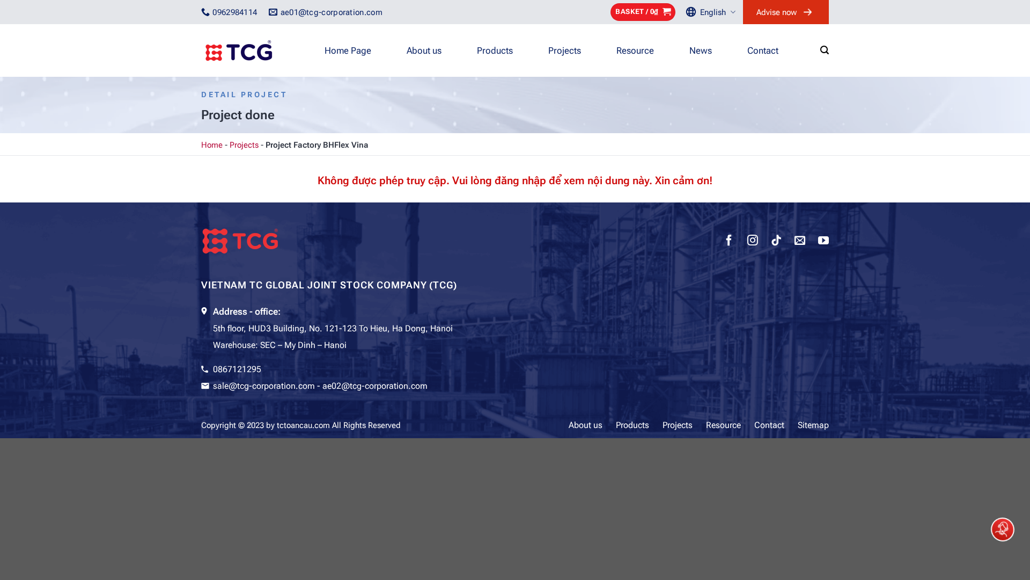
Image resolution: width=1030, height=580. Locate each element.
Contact (762, 50)
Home (212, 145)
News (700, 50)
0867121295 (237, 369)
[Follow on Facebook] (729, 242)
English (713, 12)
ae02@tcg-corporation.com (375, 386)
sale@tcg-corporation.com (264, 386)
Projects (564, 50)
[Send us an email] (799, 242)
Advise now (776, 12)
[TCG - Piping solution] (254, 50)
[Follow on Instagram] (752, 242)
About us (424, 50)
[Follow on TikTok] (776, 242)
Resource (635, 50)
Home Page (348, 50)
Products (495, 50)
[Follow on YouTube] (823, 242)
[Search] (824, 50)
